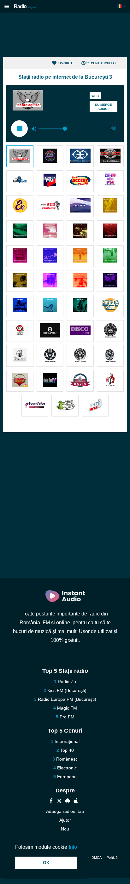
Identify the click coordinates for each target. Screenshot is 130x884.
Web (95, 96)
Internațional (67, 741)
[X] (59, 801)
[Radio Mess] (50, 380)
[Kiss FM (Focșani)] (19, 331)
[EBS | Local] (50, 306)
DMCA (96, 857)
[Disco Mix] (80, 331)
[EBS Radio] (80, 206)
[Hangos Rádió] (110, 306)
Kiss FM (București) (66, 690)
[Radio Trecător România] (65, 405)
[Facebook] (51, 801)
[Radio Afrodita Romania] (50, 356)
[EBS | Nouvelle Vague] (50, 256)
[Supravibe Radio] (50, 331)
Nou (65, 828)
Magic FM (67, 708)
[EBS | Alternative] (50, 281)
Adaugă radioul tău (65, 811)
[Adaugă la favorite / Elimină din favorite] (113, 129)
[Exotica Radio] (19, 206)
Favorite (65, 63)
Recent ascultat (101, 63)
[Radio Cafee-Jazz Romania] (19, 356)
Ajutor (65, 820)
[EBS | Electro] (110, 281)
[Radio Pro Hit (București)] (50, 156)
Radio (25, 6)
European (67, 776)
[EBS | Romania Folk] (50, 231)
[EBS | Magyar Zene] (19, 231)
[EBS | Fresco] (80, 256)
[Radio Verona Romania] (80, 356)
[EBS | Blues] (80, 306)
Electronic (67, 767)
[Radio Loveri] (19, 380)
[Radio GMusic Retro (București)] (110, 156)
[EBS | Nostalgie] (19, 281)
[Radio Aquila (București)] (19, 156)
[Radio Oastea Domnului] (80, 156)
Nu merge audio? (103, 106)
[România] (122, 6)
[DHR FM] (110, 181)
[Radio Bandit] (19, 181)
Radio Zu (67, 681)
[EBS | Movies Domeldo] (80, 231)
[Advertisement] (65, 34)
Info (73, 847)
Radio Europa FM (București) (67, 699)
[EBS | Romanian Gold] (19, 256)
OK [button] (46, 862)
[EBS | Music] (19, 306)
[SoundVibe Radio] (35, 405)
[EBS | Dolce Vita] (110, 256)
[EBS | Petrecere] (110, 206)
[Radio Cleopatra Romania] (110, 331)
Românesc (67, 759)
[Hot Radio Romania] (110, 380)
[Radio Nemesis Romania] (110, 356)
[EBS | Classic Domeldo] (110, 231)
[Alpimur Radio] (80, 380)
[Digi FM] (50, 181)
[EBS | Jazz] (80, 281)
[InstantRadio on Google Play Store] (67, 801)
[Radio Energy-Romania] (95, 405)
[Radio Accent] (80, 181)
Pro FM (67, 716)
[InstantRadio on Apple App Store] (75, 801)
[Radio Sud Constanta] (50, 206)
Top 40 (67, 750)
